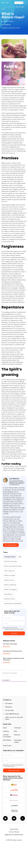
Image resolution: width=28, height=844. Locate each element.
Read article (6, 646)
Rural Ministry (8, 594)
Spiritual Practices (9, 599)
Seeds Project (7, 745)
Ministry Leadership (10, 585)
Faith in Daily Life (9, 571)
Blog (15, 731)
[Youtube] (14, 818)
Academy (6, 731)
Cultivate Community (10, 561)
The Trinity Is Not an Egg (10, 644)
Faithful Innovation (9, 575)
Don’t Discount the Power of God (12, 651)
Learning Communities (7, 736)
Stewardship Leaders (18, 741)
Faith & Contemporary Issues (13, 566)
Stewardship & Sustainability (12, 603)
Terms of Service (14, 832)
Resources (17, 735)
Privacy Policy (14, 829)
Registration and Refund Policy (14, 834)
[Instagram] (5, 818)
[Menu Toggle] (25, 2)
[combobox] (18, 2)
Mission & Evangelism (10, 589)
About (5, 728)
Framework (17, 728)
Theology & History (10, 557)
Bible (19, 557)
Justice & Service (9, 580)
